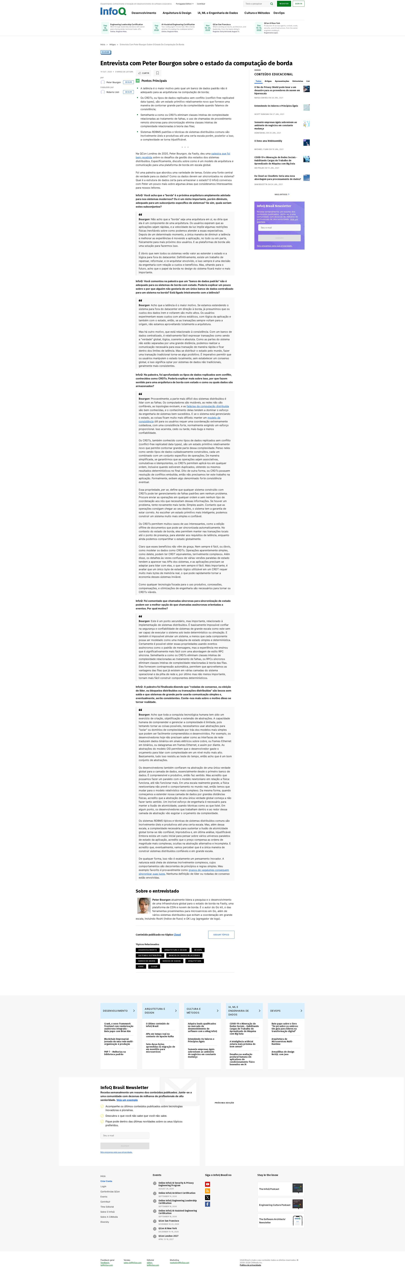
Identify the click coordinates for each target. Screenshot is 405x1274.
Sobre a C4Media (109, 1217)
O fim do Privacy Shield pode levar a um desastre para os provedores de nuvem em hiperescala (277, 90)
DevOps (279, 13)
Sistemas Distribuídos (150, 955)
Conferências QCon (110, 1191)
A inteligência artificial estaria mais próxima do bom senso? (242, 1044)
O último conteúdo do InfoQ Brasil (157, 1025)
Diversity (104, 1222)
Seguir (128, 82)
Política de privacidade (250, 1265)
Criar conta (106, 1181)
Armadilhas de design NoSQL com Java (283, 1053)
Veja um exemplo (127, 1100)
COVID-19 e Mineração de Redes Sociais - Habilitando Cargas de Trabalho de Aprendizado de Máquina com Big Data (275, 160)
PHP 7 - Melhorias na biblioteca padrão (115, 1053)
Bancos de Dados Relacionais (184, 955)
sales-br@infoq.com (132, 1262)
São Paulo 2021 (263, 1152)
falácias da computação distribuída (208, 406)
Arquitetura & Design (177, 13)
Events (103, 1196)
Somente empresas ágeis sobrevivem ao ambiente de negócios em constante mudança (275, 125)
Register (284, 4)
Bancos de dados (172, 961)
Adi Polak (259, 168)
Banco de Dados (146, 961)
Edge (140, 966)
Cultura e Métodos (257, 13)
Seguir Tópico (221, 934)
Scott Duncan (261, 114)
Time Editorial (107, 1206)
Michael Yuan (261, 149)
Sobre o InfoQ (107, 1212)
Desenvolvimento (144, 13)
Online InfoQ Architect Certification (177, 1193)
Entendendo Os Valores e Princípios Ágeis (276, 106)
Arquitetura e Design (175, 950)
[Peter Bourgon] (102, 82)
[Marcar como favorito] (157, 73)
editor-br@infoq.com (153, 1263)
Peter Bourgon (113, 82)
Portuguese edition (184, 4)
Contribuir (105, 1201)
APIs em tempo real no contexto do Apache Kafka (160, 1035)
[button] (279, 238)
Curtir (145, 73)
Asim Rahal (260, 133)
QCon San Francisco (169, 1221)
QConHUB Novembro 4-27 (227, 1152)
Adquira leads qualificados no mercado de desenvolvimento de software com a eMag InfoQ (202, 1027)
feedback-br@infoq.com (107, 1263)
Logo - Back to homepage (113, 11)
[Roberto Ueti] (102, 92)
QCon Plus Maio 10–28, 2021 (228, 1156)
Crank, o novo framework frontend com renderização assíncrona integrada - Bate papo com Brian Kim (118, 1027)
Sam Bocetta (260, 184)
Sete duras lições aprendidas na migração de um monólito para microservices (160, 1048)
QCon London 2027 (168, 1236)
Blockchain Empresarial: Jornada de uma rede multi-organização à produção (118, 1041)
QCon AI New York (168, 1228)
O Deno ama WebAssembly (268, 141)
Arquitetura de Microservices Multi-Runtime (282, 1041)
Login (103, 1186)
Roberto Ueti (112, 92)
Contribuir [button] (201, 4)
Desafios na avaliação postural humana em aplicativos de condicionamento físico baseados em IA (242, 1059)
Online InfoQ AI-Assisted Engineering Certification (178, 1212)
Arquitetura (194, 961)
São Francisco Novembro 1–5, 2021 (273, 1156)
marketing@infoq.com (179, 1262)
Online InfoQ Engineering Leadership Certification (178, 1202)
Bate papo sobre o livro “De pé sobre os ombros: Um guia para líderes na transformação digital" (285, 1027)
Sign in (298, 4)
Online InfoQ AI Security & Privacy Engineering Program (176, 1184)
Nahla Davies (261, 98)
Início (102, 44)
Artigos (112, 44)
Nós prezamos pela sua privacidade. (275, 246)
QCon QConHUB (237, 1109)
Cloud (105, 52)
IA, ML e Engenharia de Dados (218, 13)
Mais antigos (281, 194)
